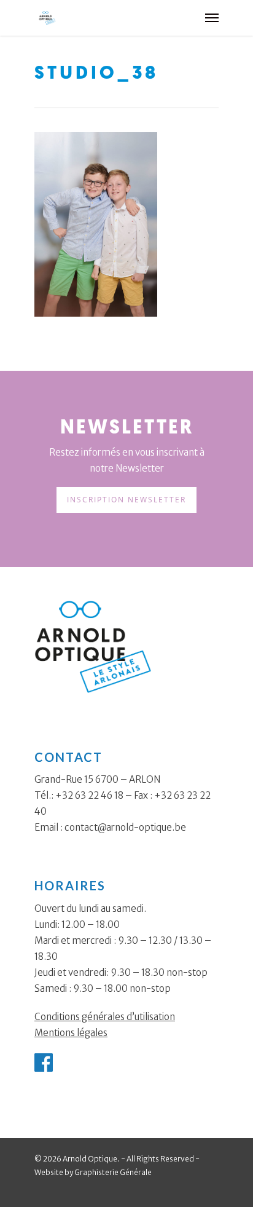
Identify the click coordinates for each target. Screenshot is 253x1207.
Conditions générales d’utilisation (104, 1017)
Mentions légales (70, 1033)
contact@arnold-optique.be (125, 827)
